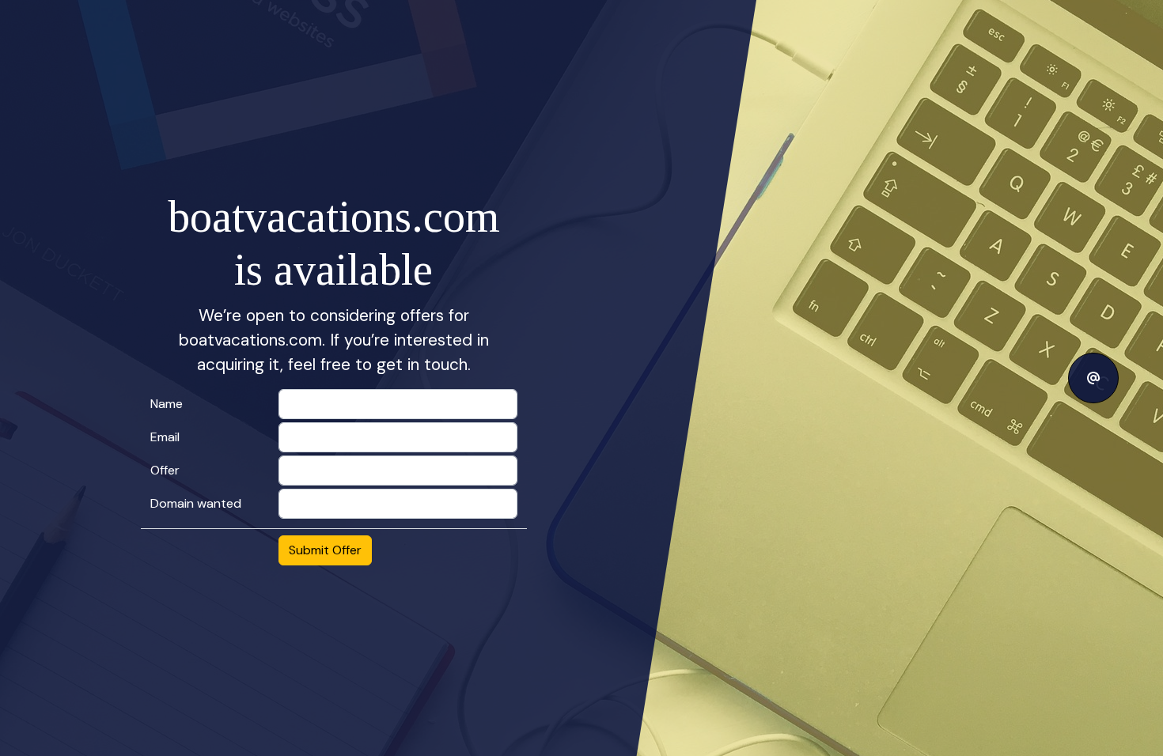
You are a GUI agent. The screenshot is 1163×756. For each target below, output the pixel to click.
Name (166, 403)
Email (165, 437)
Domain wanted (195, 503)
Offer (165, 470)
